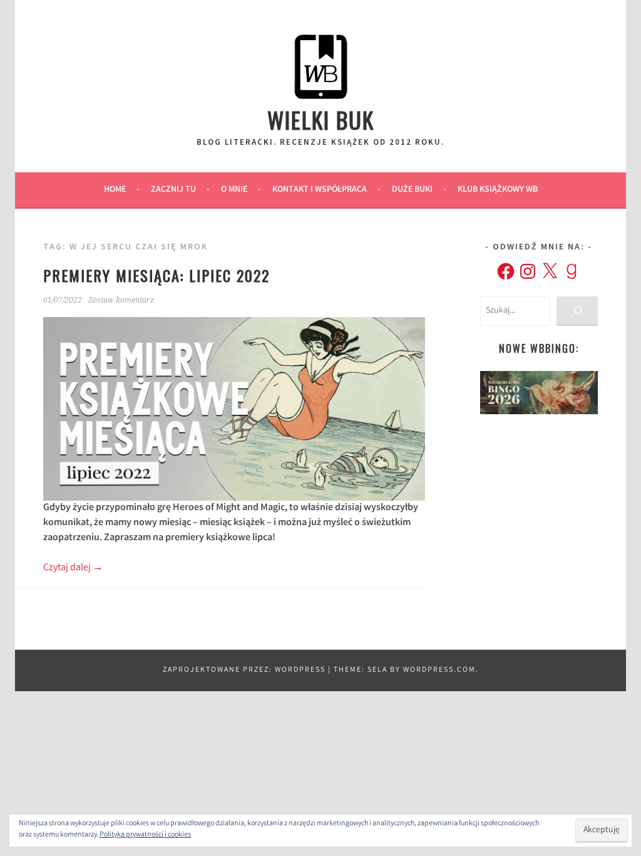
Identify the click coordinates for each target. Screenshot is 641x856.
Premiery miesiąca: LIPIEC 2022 (156, 275)
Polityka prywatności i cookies (145, 835)
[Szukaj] (576, 311)
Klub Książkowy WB (498, 190)
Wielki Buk (320, 119)
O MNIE (234, 190)
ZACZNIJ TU (173, 190)
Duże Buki (412, 190)
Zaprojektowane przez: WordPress (244, 670)
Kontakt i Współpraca (319, 190)
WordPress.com (439, 670)
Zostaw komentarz (121, 300)
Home (115, 190)
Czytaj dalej (73, 568)
